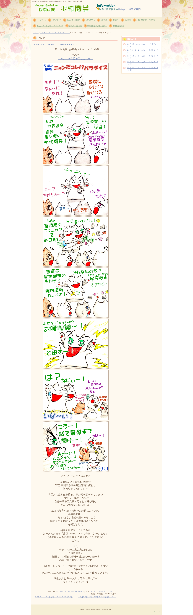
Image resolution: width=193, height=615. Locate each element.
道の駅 (121, 9)
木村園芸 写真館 (118, 26)
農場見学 (116, 20)
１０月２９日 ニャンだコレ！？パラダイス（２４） (97, 597)
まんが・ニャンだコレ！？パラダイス (50, 26)
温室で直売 (135, 9)
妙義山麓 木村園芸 (62, 8)
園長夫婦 (104, 20)
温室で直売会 (90, 20)
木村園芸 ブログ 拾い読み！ (97, 26)
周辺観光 (127, 20)
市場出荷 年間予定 (73, 20)
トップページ (41, 20)
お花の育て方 (56, 20)
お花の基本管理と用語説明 (145, 20)
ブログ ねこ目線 (75, 26)
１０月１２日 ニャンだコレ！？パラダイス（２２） (54, 597)
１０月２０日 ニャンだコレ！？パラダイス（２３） (55, 44)
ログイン (156, 611)
